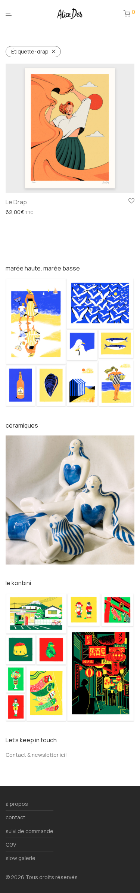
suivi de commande (29, 831)
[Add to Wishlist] (131, 201)
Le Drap (16, 202)
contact (15, 817)
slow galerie (20, 858)
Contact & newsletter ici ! (37, 754)
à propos (17, 803)
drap (30, 51)
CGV (11, 844)
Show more (17, 212)
